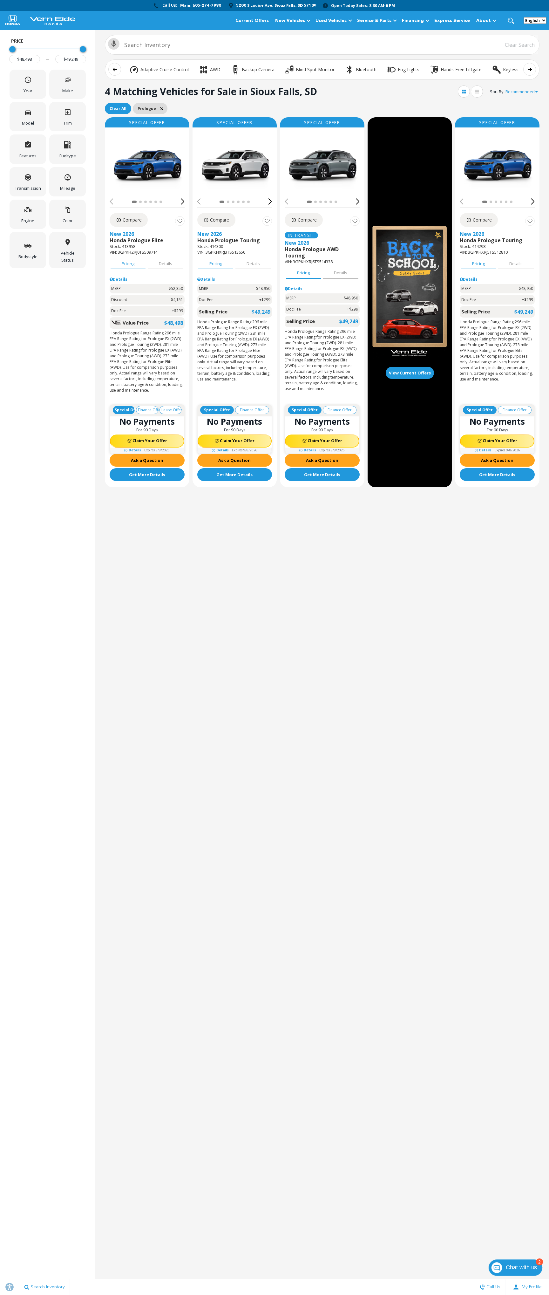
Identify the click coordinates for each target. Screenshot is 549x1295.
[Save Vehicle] (180, 221)
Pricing (128, 263)
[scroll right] (529, 69)
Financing (413, 20)
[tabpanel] (147, 435)
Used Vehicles (331, 20)
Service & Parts (374, 20)
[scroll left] (114, 69)
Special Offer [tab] (125, 410)
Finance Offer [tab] (148, 410)
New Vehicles (290, 20)
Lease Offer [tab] (171, 410)
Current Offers (252, 20)
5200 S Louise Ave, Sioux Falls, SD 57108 (276, 6)
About (483, 20)
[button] (510, 20)
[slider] (12, 49)
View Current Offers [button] (410, 373)
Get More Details (147, 474)
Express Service (452, 20)
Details (165, 263)
